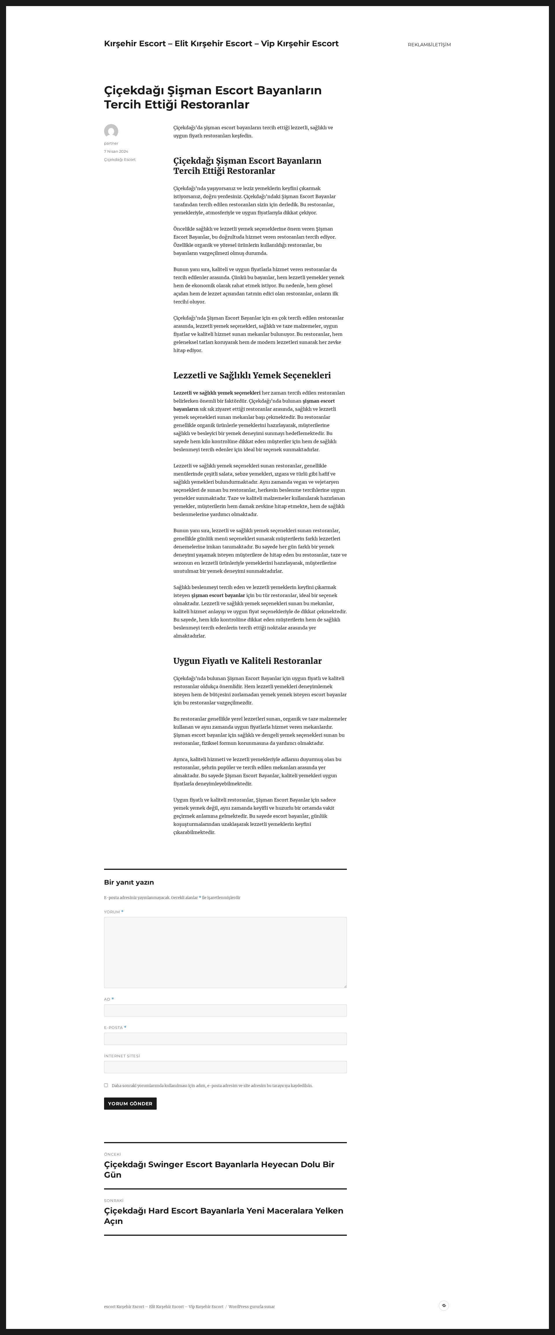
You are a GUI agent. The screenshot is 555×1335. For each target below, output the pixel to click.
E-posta (115, 1027)
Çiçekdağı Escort (120, 159)
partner (111, 143)
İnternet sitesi (122, 1056)
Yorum (114, 911)
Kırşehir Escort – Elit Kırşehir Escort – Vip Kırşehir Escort (221, 43)
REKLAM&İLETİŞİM (429, 44)
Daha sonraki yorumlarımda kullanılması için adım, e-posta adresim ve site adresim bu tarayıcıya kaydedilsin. (212, 1085)
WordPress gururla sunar (252, 1306)
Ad (109, 999)
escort (110, 1306)
